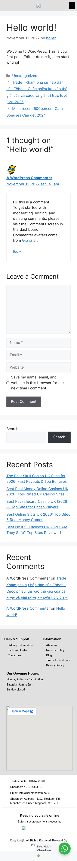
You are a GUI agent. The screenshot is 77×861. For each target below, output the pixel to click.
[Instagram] (19, 698)
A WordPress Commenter (29, 178)
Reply (17, 251)
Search (12, 429)
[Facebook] (10, 698)
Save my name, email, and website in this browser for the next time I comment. (37, 382)
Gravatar (29, 240)
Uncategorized (24, 76)
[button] (72, 5)
